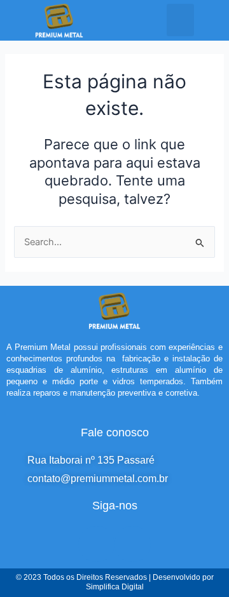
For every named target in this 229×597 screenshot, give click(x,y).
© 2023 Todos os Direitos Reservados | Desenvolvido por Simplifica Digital (115, 582)
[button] (180, 20)
